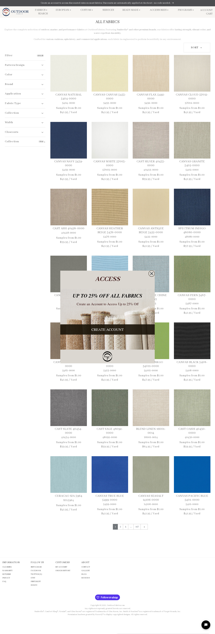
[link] (107, 356)
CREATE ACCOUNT (107, 329)
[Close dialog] (152, 273)
